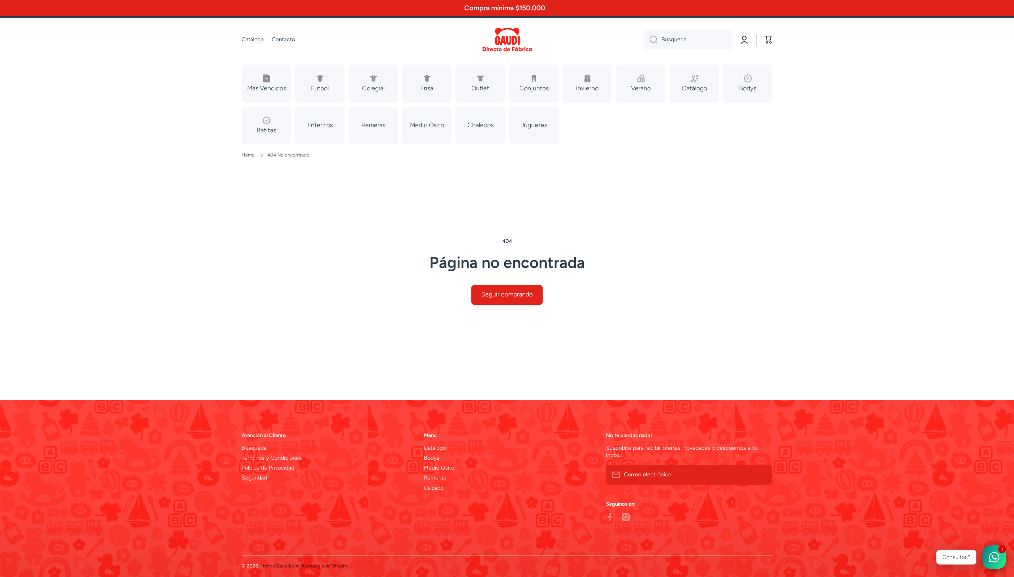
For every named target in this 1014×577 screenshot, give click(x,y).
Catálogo (435, 448)
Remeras (435, 477)
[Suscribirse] (762, 475)
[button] (768, 40)
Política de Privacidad (268, 467)
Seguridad (254, 477)
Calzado (434, 488)
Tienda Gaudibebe (280, 566)
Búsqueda (254, 448)
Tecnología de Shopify (324, 566)
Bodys (431, 458)
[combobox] (688, 40)
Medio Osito (439, 467)
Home (248, 155)
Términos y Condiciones (272, 458)
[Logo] (507, 39)
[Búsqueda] (651, 40)
